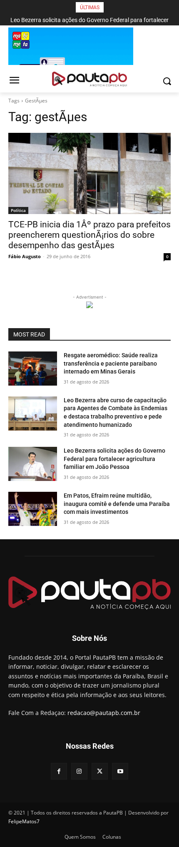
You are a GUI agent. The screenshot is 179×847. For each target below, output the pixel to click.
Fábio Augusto (24, 256)
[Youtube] (120, 771)
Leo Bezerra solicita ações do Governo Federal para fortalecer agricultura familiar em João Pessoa (114, 458)
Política (18, 210)
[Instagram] (79, 771)
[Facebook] (59, 771)
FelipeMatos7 (24, 821)
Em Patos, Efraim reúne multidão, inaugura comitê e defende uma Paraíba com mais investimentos (117, 503)
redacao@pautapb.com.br (103, 713)
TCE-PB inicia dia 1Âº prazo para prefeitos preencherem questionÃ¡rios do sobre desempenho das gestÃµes (89, 234)
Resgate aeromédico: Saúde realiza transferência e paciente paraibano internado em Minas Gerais (111, 363)
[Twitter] (100, 771)
